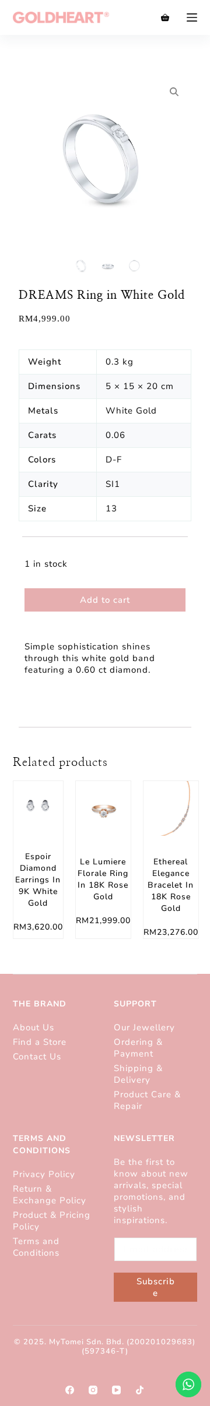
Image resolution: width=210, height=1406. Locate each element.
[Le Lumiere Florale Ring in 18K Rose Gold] (103, 808)
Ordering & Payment (138, 1047)
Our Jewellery (144, 1027)
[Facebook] (69, 1390)
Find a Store (39, 1042)
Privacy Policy (44, 1174)
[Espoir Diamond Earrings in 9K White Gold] (38, 806)
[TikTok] (139, 1390)
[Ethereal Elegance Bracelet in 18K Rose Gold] (171, 808)
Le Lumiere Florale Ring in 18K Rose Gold (103, 879)
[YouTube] (116, 1390)
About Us (33, 1027)
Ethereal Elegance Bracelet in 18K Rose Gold (171, 885)
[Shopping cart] (165, 17)
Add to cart (105, 600)
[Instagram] (93, 1390)
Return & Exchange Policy (51, 1194)
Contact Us (37, 1056)
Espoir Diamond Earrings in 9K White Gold (38, 880)
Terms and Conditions (36, 1247)
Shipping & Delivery (138, 1074)
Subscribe (155, 1287)
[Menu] (192, 17)
